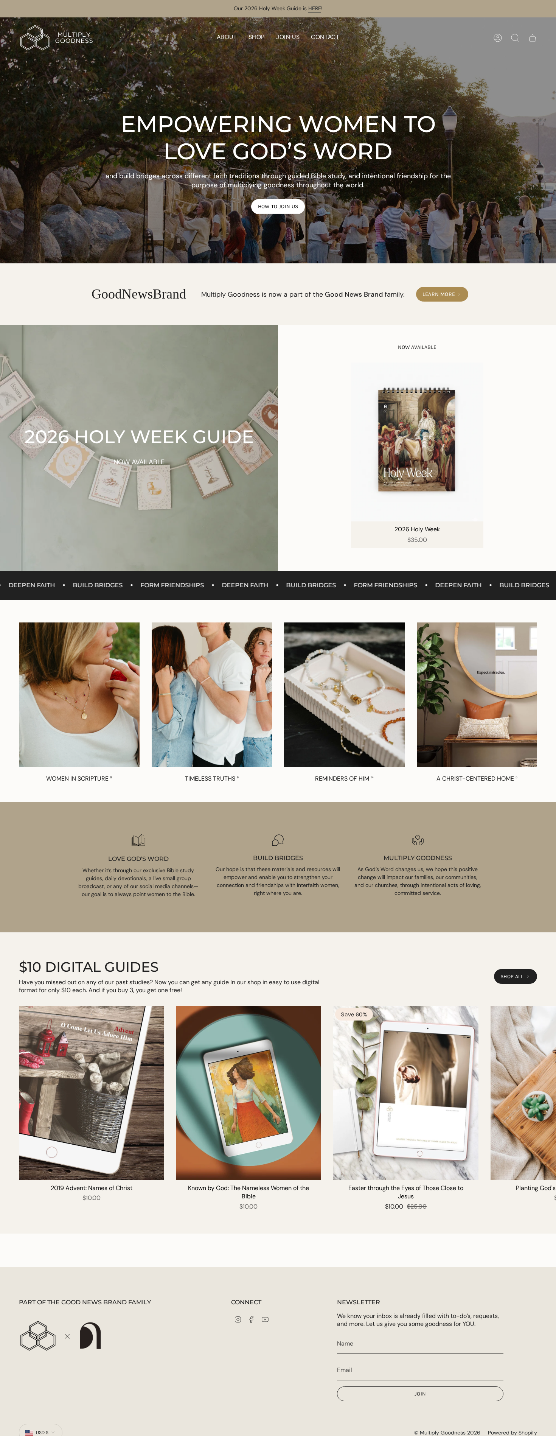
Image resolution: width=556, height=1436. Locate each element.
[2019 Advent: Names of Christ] (91, 1093)
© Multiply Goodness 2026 (447, 1432)
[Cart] (532, 37)
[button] (256, 38)
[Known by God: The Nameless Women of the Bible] (248, 1093)
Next (544, 1093)
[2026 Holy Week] (417, 442)
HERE (314, 8)
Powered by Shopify (512, 1432)
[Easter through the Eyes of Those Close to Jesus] (405, 1093)
